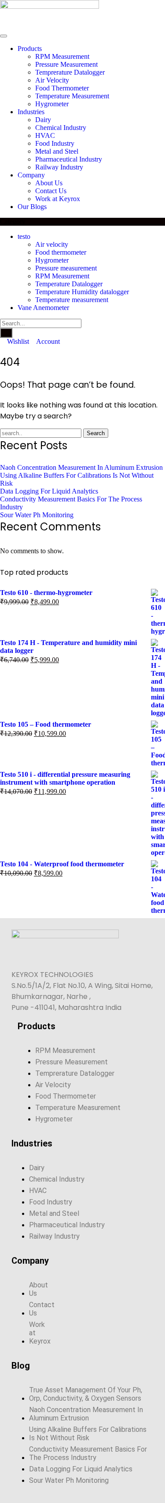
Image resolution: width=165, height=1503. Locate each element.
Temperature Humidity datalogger (82, 292)
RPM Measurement (62, 276)
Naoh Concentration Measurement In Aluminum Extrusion (81, 467)
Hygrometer (52, 260)
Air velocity (51, 244)
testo (24, 236)
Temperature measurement (71, 299)
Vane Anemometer (43, 307)
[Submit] (6, 333)
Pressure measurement (66, 268)
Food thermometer (60, 252)
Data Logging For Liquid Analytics (49, 491)
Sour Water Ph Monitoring (36, 515)
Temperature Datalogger (69, 284)
